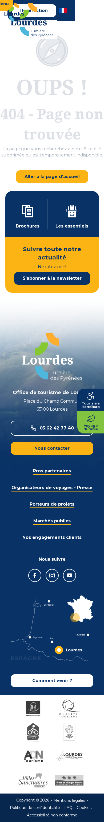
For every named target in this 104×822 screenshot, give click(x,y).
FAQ (68, 807)
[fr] (63, 10)
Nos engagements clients (52, 537)
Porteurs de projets (52, 504)
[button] (63, 10)
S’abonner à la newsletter (52, 278)
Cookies (84, 807)
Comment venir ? (52, 680)
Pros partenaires (52, 470)
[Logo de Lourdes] (52, 357)
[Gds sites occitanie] (70, 732)
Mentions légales (69, 800)
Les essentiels (71, 226)
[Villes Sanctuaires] (33, 780)
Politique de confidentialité (35, 807)
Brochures (27, 226)
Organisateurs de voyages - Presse (52, 487)
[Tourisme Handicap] (33, 708)
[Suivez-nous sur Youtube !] (69, 575)
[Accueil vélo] (33, 732)
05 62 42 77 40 (57, 428)
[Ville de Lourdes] (70, 756)
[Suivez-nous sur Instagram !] (52, 575)
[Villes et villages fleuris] (70, 780)
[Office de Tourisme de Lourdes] (32, 20)
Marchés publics (52, 520)
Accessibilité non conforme (52, 815)
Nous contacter (52, 448)
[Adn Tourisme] (33, 756)
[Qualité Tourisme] (70, 708)
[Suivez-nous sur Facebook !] (34, 575)
